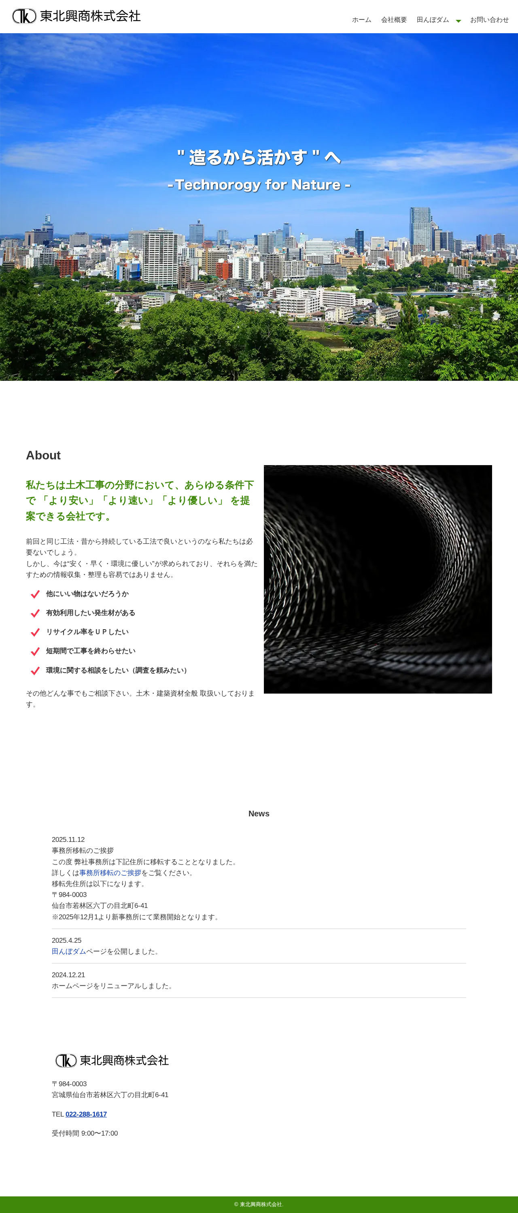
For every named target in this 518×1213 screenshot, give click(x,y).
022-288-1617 (86, 1114)
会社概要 (394, 19)
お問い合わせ (489, 19)
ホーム (362, 19)
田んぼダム (433, 19)
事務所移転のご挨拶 (110, 873)
